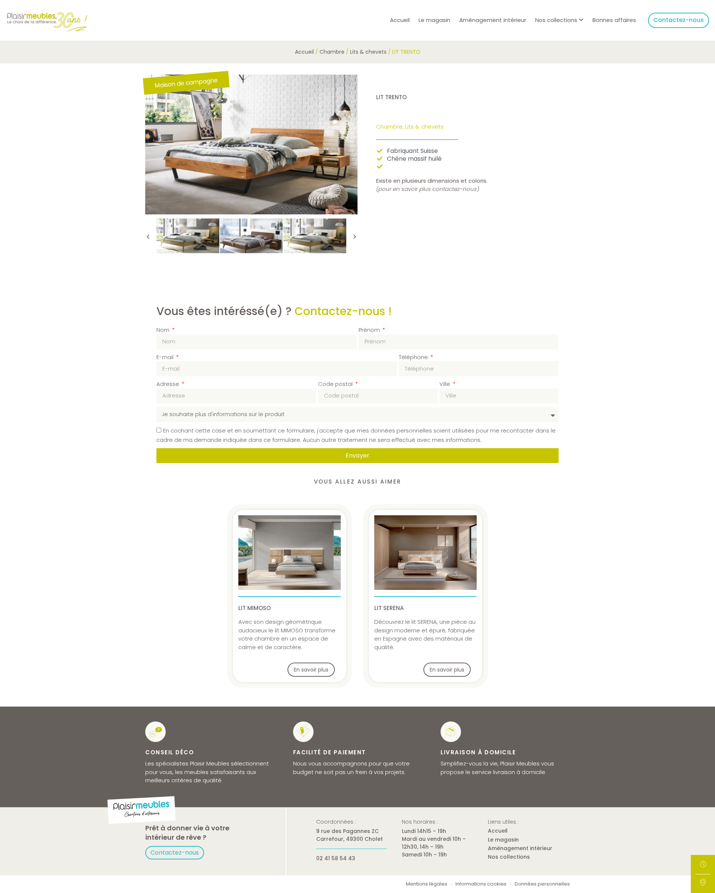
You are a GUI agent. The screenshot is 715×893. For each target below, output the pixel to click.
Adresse (168, 384)
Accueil (400, 20)
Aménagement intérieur (492, 20)
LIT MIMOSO (254, 608)
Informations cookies (480, 884)
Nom (163, 330)
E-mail (165, 357)
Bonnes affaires (614, 20)
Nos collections (509, 856)
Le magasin (434, 20)
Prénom (370, 330)
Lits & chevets (368, 52)
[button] (148, 237)
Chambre (332, 52)
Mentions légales (426, 884)
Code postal (336, 384)
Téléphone (414, 357)
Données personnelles (542, 884)
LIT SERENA (389, 608)
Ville (445, 384)
